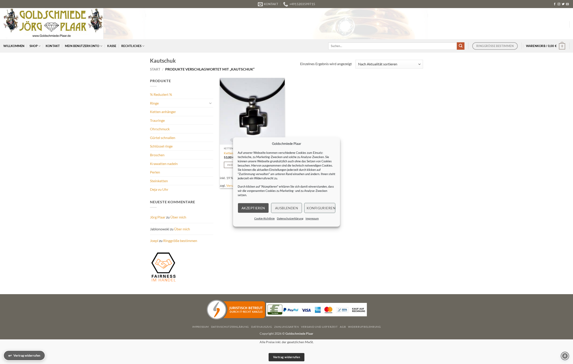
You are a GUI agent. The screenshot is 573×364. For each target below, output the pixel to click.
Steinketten (159, 181)
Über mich (178, 217)
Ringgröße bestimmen (180, 240)
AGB (343, 326)
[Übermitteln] (460, 46)
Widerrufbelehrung (364, 326)
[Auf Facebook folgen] (554, 4)
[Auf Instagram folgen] (559, 4)
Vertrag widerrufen (286, 357)
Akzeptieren (253, 208)
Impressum (312, 218)
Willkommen (14, 46)
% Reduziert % (161, 94)
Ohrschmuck (160, 129)
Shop (34, 46)
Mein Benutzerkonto (82, 46)
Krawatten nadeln (164, 163)
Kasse (111, 46)
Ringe (154, 103)
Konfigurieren (321, 208)
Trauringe (157, 120)
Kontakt (53, 46)
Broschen (157, 155)
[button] (545, 46)
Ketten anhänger (163, 111)
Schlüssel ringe (161, 146)
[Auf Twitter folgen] (563, 4)
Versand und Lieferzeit (319, 326)
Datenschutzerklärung (290, 218)
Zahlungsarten (286, 326)
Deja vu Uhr (159, 189)
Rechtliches (131, 46)
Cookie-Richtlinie (264, 218)
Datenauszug (261, 326)
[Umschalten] (210, 103)
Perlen (155, 172)
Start (155, 69)
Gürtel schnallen (162, 137)
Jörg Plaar (157, 217)
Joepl (154, 240)
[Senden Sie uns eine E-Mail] (567, 4)
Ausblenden (286, 208)
